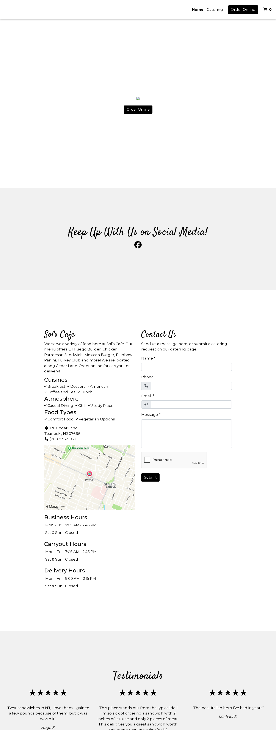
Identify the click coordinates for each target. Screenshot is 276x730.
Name (147, 358)
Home (197, 9)
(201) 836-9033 (63, 439)
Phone (147, 377)
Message (149, 414)
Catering (215, 9)
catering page (183, 349)
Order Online (243, 9)
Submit (150, 477)
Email (146, 396)
